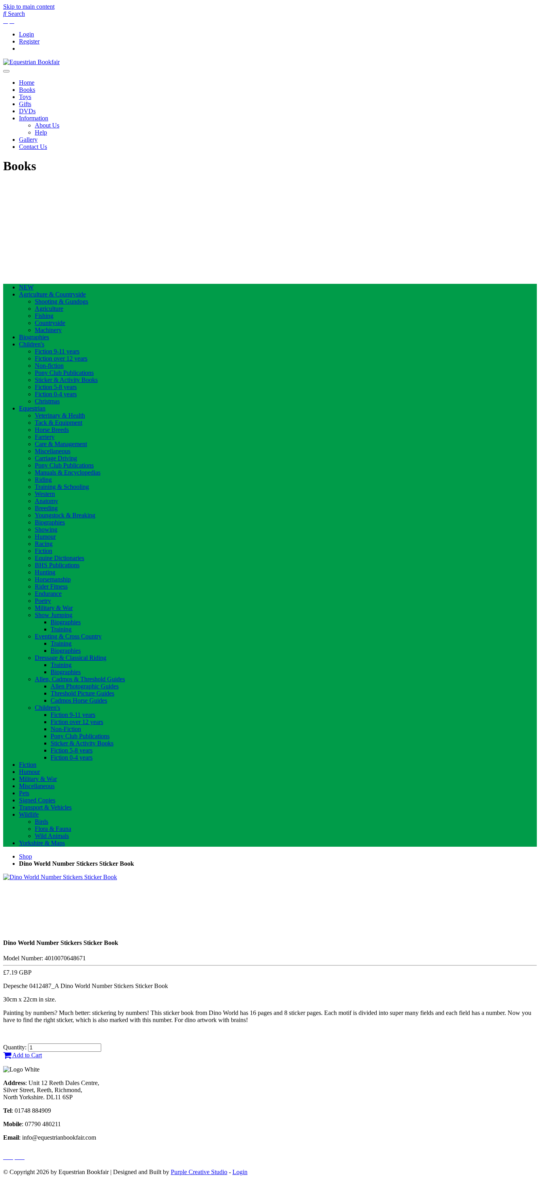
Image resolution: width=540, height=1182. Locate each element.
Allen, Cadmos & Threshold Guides (80, 679)
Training (61, 629)
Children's (31, 344)
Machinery (48, 330)
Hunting (45, 572)
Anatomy (46, 501)
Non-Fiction (66, 729)
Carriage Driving (56, 458)
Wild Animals (52, 835)
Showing (46, 529)
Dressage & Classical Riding (70, 657)
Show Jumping (53, 615)
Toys (25, 96)
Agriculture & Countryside (52, 294)
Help (41, 132)
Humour (45, 536)
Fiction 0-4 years (56, 394)
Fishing (44, 315)
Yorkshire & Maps (42, 843)
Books (27, 89)
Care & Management (61, 444)
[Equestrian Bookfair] (31, 62)
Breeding (46, 508)
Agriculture (49, 308)
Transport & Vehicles (45, 807)
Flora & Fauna (53, 828)
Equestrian (32, 408)
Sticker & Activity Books (66, 379)
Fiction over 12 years (61, 358)
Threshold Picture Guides (82, 693)
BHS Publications (57, 565)
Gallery (28, 139)
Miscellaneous (52, 451)
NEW (26, 287)
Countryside (50, 322)
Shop (25, 856)
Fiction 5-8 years (56, 387)
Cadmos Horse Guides (79, 700)
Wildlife (29, 814)
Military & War (54, 607)
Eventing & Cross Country (68, 636)
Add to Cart (26, 1055)
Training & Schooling (62, 486)
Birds (41, 821)
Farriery (45, 436)
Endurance (48, 593)
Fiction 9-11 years (57, 351)
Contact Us (33, 146)
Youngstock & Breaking (65, 515)
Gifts (25, 104)
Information (33, 118)
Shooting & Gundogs (61, 301)
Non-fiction (49, 365)
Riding (43, 479)
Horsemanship (53, 579)
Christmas (47, 401)
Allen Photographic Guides (85, 686)
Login (26, 34)
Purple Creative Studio (199, 1172)
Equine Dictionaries (59, 558)
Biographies (34, 337)
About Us (47, 125)
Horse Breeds (52, 429)
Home (26, 82)
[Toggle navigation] (6, 71)
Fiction (43, 550)
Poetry (43, 600)
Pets (24, 793)
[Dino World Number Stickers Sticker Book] (60, 877)
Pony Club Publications (64, 372)
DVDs (27, 111)
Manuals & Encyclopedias (67, 472)
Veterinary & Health (60, 415)
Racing (44, 543)
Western (45, 493)
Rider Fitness (51, 586)
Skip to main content (29, 6)
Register (29, 41)
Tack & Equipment (58, 422)
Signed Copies (37, 800)
